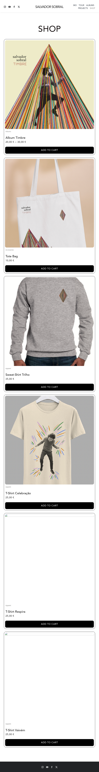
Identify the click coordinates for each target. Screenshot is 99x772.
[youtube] (10, 7)
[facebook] (14, 7)
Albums (8, 131)
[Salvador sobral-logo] (49, 6)
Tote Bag (12, 256)
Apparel (8, 368)
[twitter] (19, 7)
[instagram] (5, 7)
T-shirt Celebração (18, 493)
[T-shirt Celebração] (49, 397)
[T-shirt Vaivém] (49, 634)
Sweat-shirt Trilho (18, 375)
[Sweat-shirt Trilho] (49, 278)
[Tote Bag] (49, 160)
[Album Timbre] (49, 41)
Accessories (10, 250)
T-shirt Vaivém (15, 730)
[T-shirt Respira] (49, 515)
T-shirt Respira (15, 612)
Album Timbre (15, 138)
